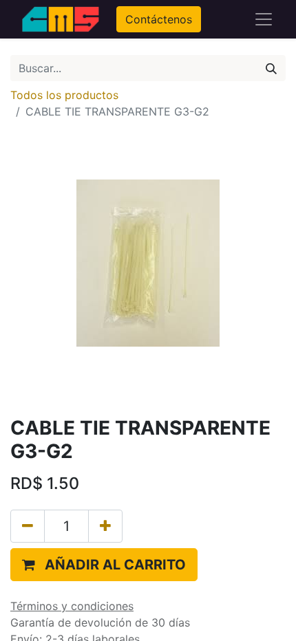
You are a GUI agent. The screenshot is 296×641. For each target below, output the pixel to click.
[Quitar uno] (27, 526)
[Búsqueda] (271, 68)
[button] (104, 564)
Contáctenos (158, 19)
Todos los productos (64, 95)
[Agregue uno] (105, 526)
